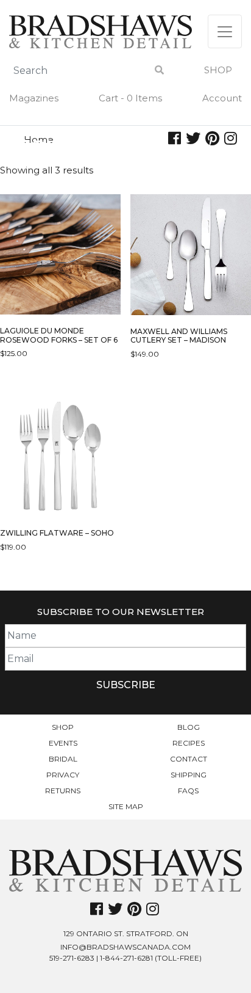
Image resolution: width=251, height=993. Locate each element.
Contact (188, 758)
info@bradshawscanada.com (125, 946)
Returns (62, 790)
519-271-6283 (71, 957)
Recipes (188, 742)
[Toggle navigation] (225, 31)
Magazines (33, 98)
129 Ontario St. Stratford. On (125, 933)
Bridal (63, 758)
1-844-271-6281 (126, 957)
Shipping (189, 774)
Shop (218, 70)
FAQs (188, 790)
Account (222, 98)
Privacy (62, 774)
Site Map (125, 806)
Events (63, 742)
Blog (188, 727)
